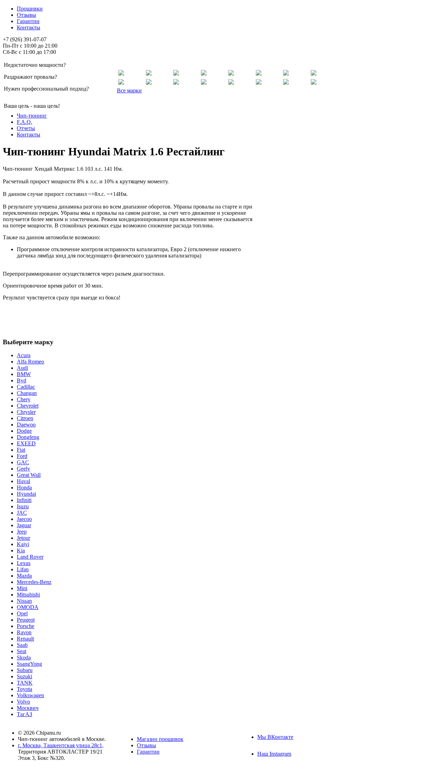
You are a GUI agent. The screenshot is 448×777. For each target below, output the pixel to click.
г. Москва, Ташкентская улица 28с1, (61, 745)
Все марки (129, 90)
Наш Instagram (274, 754)
